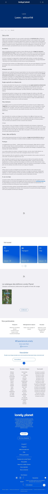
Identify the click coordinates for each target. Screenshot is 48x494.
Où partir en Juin (40, 379)
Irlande (12, 384)
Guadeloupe (24, 381)
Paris (24, 388)
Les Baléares (24, 399)
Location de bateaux (15, 333)
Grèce (12, 382)
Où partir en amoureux (40, 391)
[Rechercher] (40, 2)
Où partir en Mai (40, 378)
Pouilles (24, 390)
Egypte (12, 379)
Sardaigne (24, 394)
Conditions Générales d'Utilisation (27, 489)
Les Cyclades (24, 375)
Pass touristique (42, 329)
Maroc (12, 390)
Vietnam (24, 403)
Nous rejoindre (24, 467)
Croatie (12, 373)
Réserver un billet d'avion (24, 464)
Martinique (24, 384)
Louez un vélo (14, 332)
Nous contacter (24, 469)
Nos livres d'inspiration (24, 438)
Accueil (2, 30)
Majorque (24, 382)
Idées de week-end (24, 449)
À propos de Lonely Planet (24, 459)
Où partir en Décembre (39, 388)
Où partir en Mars (40, 375)
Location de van (15, 330)
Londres (24, 379)
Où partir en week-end (40, 390)
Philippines (12, 391)
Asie (5, 30)
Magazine (24, 446)
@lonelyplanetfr (25, 346)
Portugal (12, 393)
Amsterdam (24, 372)
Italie (12, 387)
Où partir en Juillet (39, 381)
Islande (12, 385)
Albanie (12, 372)
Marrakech (24, 385)
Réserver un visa (42, 327)
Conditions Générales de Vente (39, 489)
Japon (12, 388)
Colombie (12, 378)
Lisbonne (24, 378)
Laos (24, 14)
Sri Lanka (12, 394)
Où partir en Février (40, 373)
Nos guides (24, 433)
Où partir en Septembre (40, 384)
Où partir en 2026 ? (39, 396)
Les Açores (24, 397)
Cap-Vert (12, 375)
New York (24, 387)
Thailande (12, 396)
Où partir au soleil (40, 393)
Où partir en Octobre (40, 385)
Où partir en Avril (40, 376)
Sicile (24, 396)
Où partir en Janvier (40, 372)
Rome (24, 393)
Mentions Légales (5, 489)
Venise (24, 400)
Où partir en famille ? (40, 394)
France (12, 381)
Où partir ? (24, 444)
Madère (24, 402)
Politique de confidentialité (14, 489)
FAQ (24, 452)
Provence (24, 391)
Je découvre (24, 309)
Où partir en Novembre (39, 387)
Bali (24, 373)
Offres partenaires (24, 454)
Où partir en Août (40, 382)
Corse (24, 376)
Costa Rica (12, 376)
